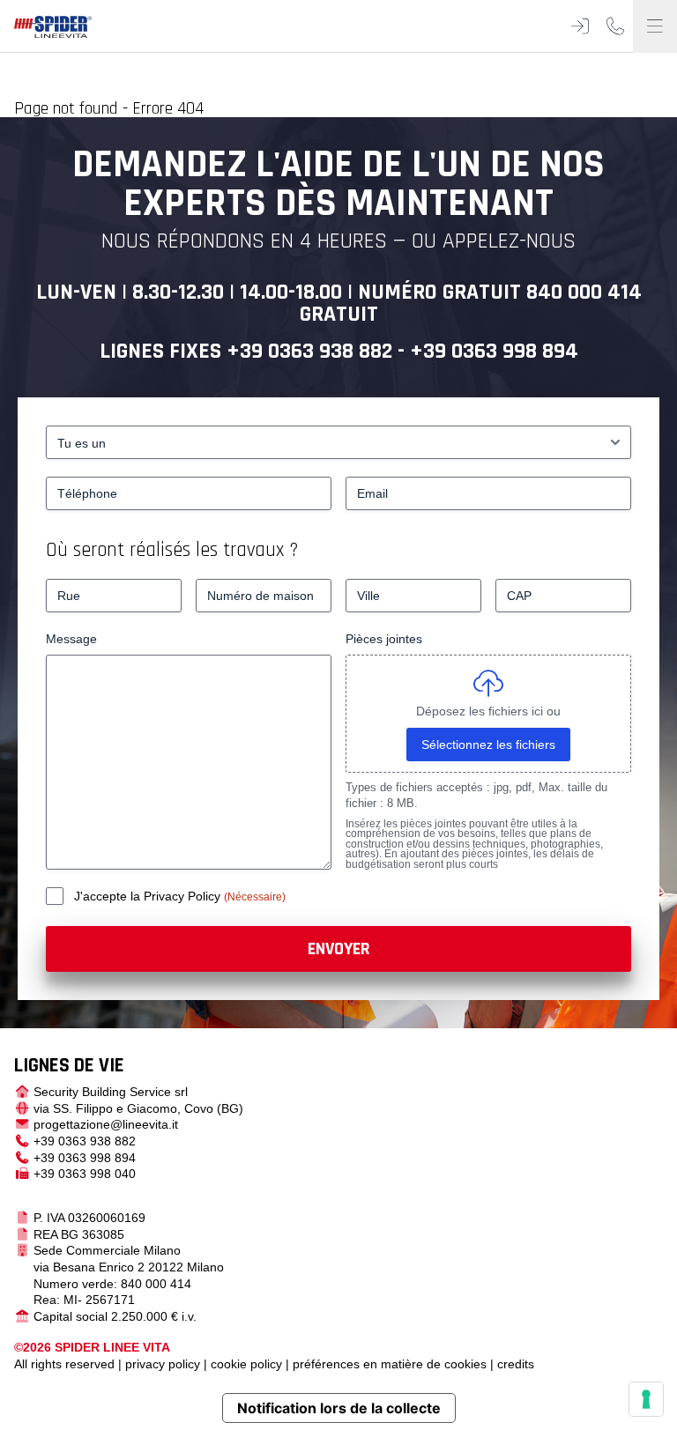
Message (71, 639)
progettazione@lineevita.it (105, 1124)
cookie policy (246, 1364)
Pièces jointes (384, 639)
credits (515, 1364)
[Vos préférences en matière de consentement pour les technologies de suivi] (646, 1399)
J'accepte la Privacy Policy (149, 896)
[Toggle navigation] (655, 26)
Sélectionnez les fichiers (488, 744)
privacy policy (162, 1364)
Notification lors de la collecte (339, 1408)
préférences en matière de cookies (390, 1364)
